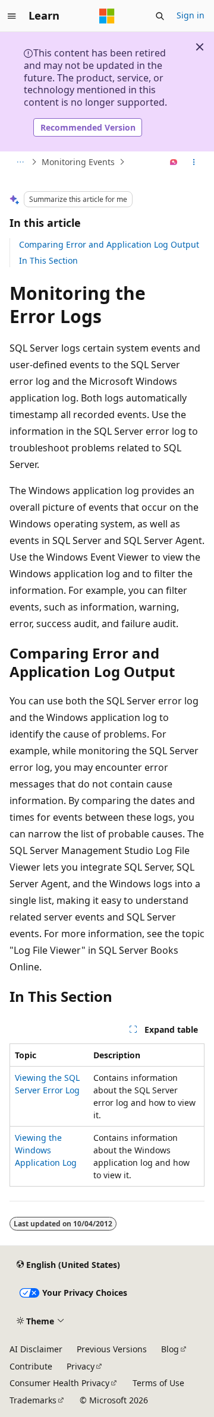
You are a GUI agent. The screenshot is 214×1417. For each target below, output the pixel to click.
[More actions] (194, 162)
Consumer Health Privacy (59, 1382)
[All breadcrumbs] (20, 162)
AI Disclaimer (36, 1349)
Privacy (81, 1366)
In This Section (48, 260)
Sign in (190, 15)
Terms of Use (158, 1382)
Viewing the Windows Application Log (46, 1150)
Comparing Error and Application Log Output (109, 244)
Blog (170, 1349)
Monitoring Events (78, 161)
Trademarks (33, 1400)
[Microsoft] (107, 16)
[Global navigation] (12, 16)
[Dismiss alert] (199, 46)
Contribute (31, 1366)
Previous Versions (112, 1349)
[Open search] (160, 16)
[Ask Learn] (174, 162)
